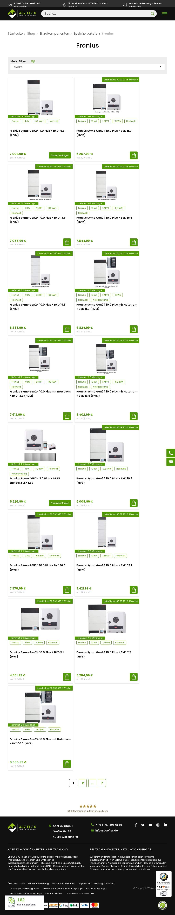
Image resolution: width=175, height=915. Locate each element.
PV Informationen (54, 893)
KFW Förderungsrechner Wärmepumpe (63, 888)
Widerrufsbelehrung (38, 883)
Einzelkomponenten (54, 33)
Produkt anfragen (60, 155)
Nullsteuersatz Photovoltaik (80, 893)
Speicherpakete (85, 33)
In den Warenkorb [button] (134, 155)
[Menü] (169, 873)
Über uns (12, 883)
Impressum (85, 883)
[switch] (163, 893)
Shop (31, 33)
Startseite (15, 33)
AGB (22, 883)
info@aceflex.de (106, 831)
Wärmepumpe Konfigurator (24, 888)
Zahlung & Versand (104, 883)
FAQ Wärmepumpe (96, 888)
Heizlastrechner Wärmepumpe (26, 893)
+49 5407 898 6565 (108, 825)
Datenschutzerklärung (63, 883)
